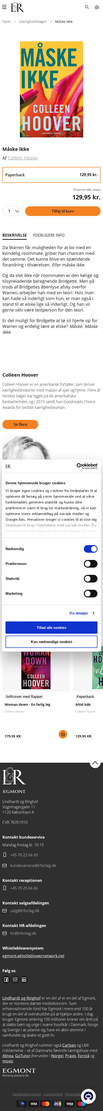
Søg (87, 7)
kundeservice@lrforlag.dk (33, 865)
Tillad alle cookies (51, 628)
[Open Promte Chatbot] (88, 1096)
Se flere (20, 424)
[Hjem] (17, 7)
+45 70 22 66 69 (24, 855)
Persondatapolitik (78, 1094)
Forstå (83, 1055)
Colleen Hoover (23, 158)
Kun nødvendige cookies (51, 642)
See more (35, 693)
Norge (57, 1055)
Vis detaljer (78, 613)
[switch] (90, 564)
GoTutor (22, 1055)
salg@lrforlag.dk (24, 910)
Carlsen (69, 1045)
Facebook (6, 979)
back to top (95, 762)
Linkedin (24, 979)
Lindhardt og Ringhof (21, 998)
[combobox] (12, 211)
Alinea (7, 1055)
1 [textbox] (9, 211)
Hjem (6, 21)
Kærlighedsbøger (33, 21)
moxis (7, 1061)
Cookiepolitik (53, 1094)
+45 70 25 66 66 (24, 888)
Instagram (15, 979)
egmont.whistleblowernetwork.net (33, 955)
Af (4, 158)
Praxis (70, 1055)
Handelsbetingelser (26, 1094)
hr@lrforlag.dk (23, 933)
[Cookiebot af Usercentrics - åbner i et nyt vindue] (76, 466)
